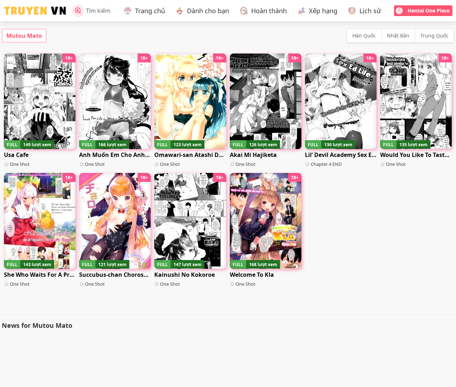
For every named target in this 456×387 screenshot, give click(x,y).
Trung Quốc (434, 35)
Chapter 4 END (326, 164)
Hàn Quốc (364, 35)
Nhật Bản (398, 35)
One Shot (20, 164)
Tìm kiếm (98, 11)
